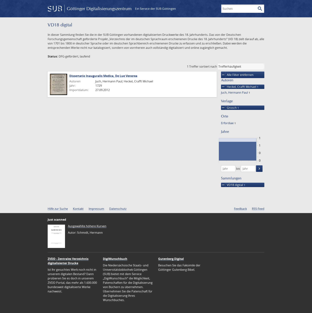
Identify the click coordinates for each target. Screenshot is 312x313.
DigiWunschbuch (115, 259)
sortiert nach (208, 66)
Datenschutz (117, 209)
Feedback (240, 209)
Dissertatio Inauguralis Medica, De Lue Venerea (103, 76)
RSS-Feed (258, 209)
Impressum (96, 209)
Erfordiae (228, 123)
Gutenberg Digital (171, 259)
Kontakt (78, 209)
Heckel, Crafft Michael (239, 87)
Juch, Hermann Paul (235, 93)
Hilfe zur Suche (58, 209)
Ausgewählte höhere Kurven (87, 226)
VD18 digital (233, 185)
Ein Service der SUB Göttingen (155, 9)
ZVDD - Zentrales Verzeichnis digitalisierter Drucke (68, 261)
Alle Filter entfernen (237, 75)
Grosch (230, 108)
